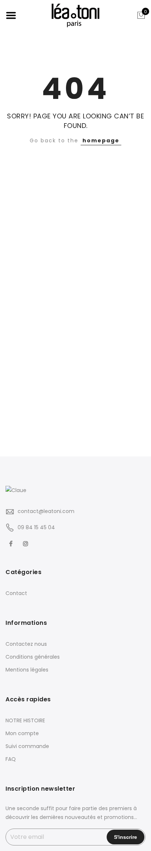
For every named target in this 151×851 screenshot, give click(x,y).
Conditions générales (32, 656)
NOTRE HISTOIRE (25, 720)
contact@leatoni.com (46, 511)
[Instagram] (26, 543)
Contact (16, 593)
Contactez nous (26, 644)
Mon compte (22, 733)
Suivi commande (27, 746)
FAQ (10, 759)
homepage (100, 140)
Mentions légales (26, 669)
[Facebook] (11, 543)
